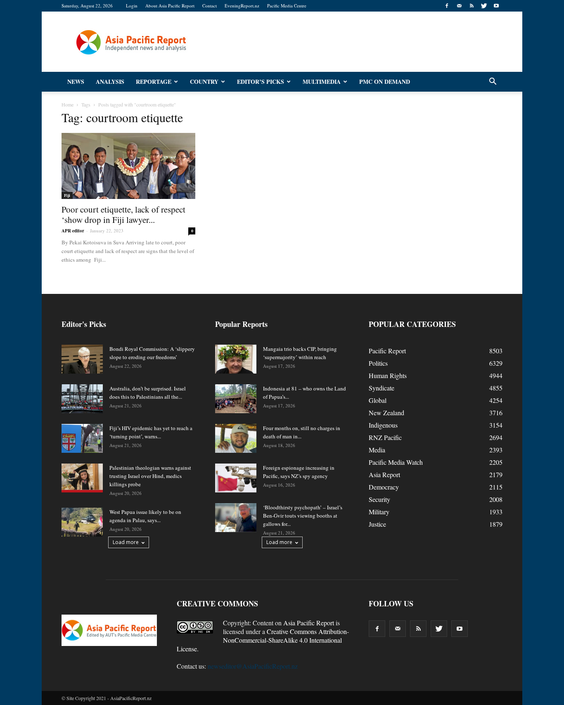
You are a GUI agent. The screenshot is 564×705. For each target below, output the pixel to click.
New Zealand (386, 412)
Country (204, 81)
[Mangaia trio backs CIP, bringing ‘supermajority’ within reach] (235, 359)
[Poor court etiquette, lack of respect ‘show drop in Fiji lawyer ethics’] (128, 166)
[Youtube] (496, 6)
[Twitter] (484, 6)
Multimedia (322, 81)
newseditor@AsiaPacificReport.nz (253, 666)
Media (377, 449)
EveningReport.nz (242, 5)
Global (377, 400)
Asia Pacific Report (308, 622)
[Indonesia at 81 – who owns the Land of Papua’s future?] (235, 398)
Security (379, 499)
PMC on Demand (384, 81)
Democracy (384, 487)
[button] (492, 82)
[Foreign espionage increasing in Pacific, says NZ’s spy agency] (235, 478)
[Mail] (459, 6)
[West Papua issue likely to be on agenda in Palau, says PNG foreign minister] (82, 522)
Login (131, 5)
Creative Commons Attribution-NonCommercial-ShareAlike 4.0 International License (263, 640)
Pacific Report (387, 350)
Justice (377, 524)
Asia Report (384, 474)
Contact (209, 5)
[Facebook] (447, 6)
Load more (126, 542)
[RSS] (471, 6)
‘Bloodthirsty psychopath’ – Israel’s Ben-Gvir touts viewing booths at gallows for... (302, 516)
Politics (378, 363)
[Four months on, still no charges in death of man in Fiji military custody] (235, 438)
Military (379, 511)
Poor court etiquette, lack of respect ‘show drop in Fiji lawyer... (123, 214)
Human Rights (388, 375)
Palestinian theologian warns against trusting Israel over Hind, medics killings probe (150, 476)
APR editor (73, 230)
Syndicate (381, 387)
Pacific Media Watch (396, 462)
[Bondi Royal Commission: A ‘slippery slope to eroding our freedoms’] (82, 359)
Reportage (153, 81)
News (75, 81)
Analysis (110, 81)
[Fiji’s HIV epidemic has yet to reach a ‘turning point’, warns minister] (82, 438)
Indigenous (383, 425)
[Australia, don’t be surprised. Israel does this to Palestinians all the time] (82, 398)
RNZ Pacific (385, 437)
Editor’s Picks (260, 81)
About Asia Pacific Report (169, 5)
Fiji (67, 195)
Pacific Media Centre (286, 5)
